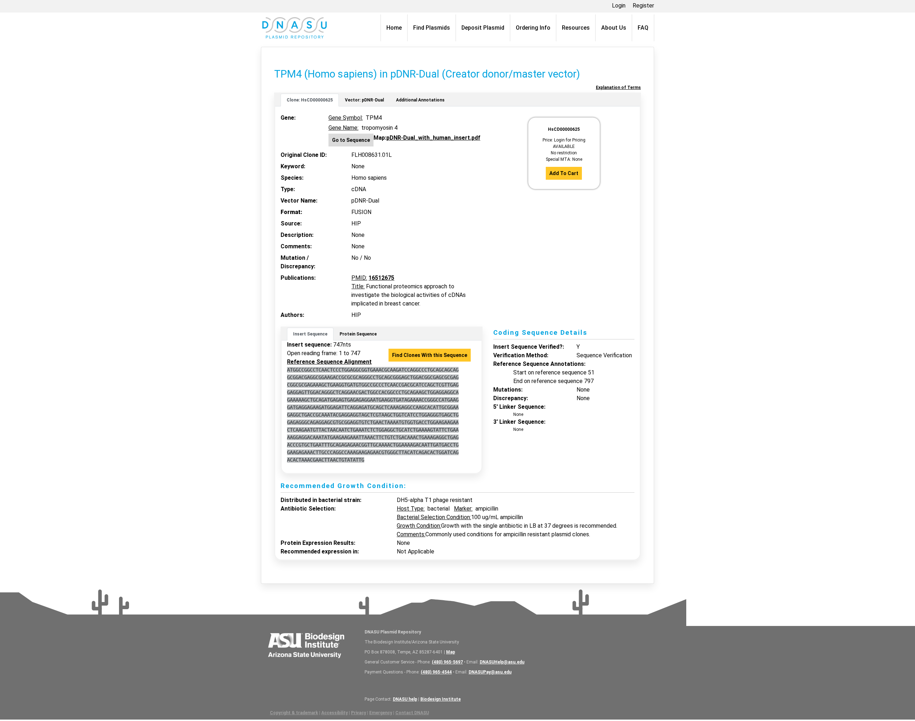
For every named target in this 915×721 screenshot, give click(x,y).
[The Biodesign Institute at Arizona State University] (306, 644)
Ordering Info (533, 27)
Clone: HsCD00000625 (310, 100)
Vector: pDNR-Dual (364, 100)
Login (618, 5)
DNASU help (405, 699)
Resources (576, 27)
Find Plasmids (431, 27)
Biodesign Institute (440, 699)
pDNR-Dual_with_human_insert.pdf (433, 137)
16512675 (381, 277)
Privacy (358, 712)
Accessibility (334, 712)
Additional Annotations (420, 100)
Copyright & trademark (294, 712)
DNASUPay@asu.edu (490, 672)
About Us (613, 27)
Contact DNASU (412, 712)
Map (450, 652)
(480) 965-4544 (436, 672)
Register (643, 5)
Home (394, 27)
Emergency (380, 712)
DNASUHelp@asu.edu (502, 662)
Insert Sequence (310, 334)
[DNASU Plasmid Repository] (294, 27)
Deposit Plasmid (482, 27)
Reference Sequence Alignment (329, 361)
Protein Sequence (358, 334)
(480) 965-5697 (447, 662)
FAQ (643, 27)
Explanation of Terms (618, 87)
